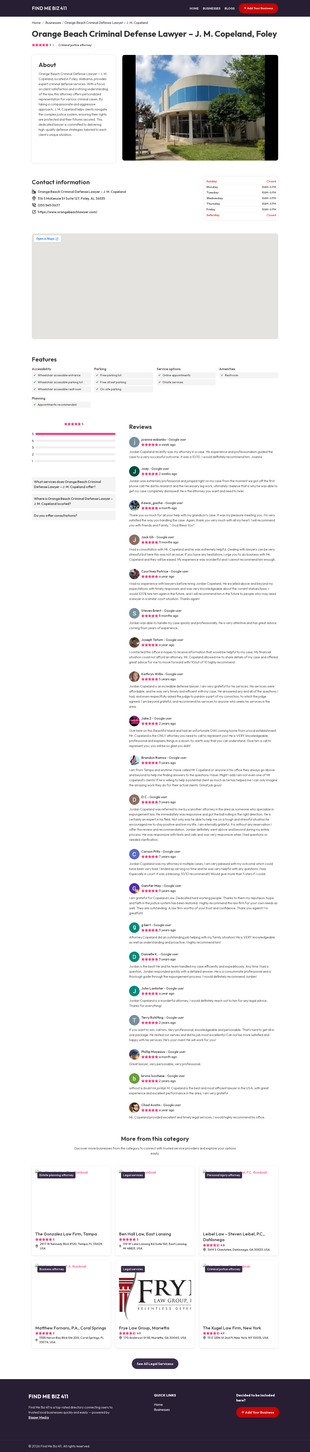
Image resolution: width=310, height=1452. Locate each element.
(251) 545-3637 (49, 205)
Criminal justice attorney (75, 45)
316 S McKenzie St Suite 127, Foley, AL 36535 (71, 198)
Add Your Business (260, 8)
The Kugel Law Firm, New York (232, 1328)
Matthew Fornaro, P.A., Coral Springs (70, 1328)
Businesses (211, 8)
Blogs (230, 8)
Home (194, 8)
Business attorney (51, 1269)
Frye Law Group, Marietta (144, 1328)
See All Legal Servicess (155, 1364)
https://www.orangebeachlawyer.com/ (67, 212)
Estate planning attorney (56, 1175)
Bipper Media (38, 1417)
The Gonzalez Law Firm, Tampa (66, 1234)
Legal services (133, 1175)
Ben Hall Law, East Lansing (145, 1234)
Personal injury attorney (223, 1175)
